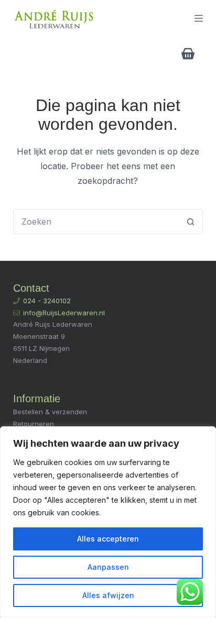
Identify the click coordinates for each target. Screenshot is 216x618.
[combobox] (96, 221)
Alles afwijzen (108, 595)
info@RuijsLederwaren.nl (64, 312)
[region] (108, 522)
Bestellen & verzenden (50, 411)
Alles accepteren (108, 538)
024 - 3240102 (47, 300)
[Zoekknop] (190, 221)
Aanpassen (108, 566)
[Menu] (199, 18)
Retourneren (33, 424)
